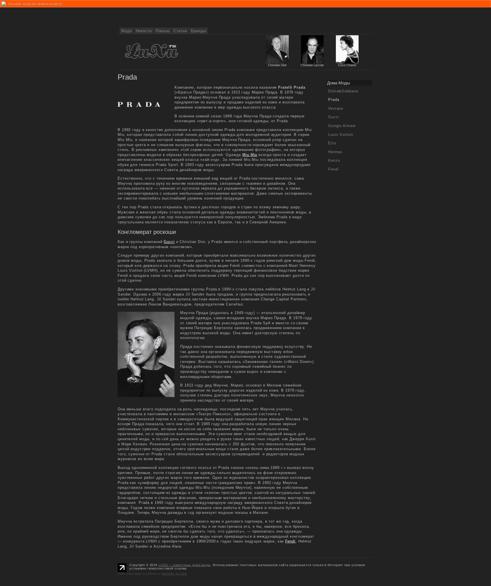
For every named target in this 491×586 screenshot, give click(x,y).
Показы (163, 31)
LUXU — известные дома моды (185, 565)
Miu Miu (249, 155)
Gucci (169, 242)
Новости (144, 31)
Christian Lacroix (312, 65)
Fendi (290, 541)
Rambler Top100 (174, 573)
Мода (126, 31)
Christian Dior (277, 65)
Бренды (198, 31)
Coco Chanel (347, 65)
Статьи (180, 31)
